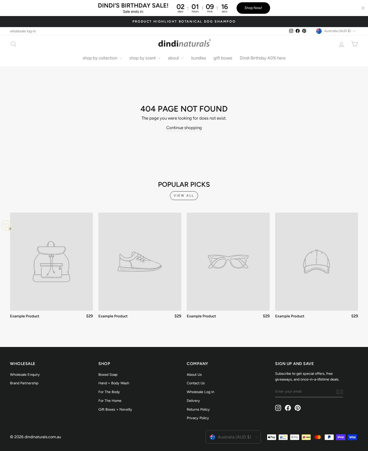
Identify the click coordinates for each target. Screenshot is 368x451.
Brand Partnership (24, 383)
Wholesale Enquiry (25, 374)
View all (184, 195)
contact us (196, 383)
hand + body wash (113, 383)
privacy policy (198, 418)
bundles (198, 57)
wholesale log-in (23, 31)
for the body (109, 392)
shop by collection (100, 57)
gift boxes (223, 57)
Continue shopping (184, 127)
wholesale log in (200, 392)
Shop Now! (253, 8)
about (174, 57)
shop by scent (143, 57)
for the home (109, 400)
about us (194, 374)
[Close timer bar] (363, 8)
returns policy (198, 409)
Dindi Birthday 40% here (262, 57)
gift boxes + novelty (115, 409)
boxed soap (108, 374)
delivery (193, 400)
